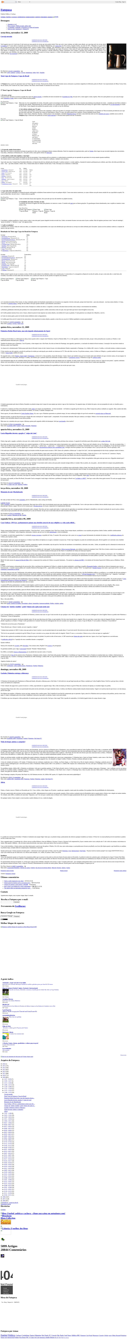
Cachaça (18, 72)
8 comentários (17, 322)
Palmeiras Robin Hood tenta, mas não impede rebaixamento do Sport (25, 331)
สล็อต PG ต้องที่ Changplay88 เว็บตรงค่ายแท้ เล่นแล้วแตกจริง (20, 1011)
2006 (3, 1200)
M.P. (37, 72)
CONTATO (37, 17)
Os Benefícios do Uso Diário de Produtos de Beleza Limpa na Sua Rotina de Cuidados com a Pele (29, 1006)
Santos (68, 867)
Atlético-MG (10, 779)
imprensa (20, 484)
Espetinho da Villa (67, 96)
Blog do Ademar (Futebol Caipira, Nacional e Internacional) (20, 988)
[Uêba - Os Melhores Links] (6, 1224)
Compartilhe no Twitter (39, 39)
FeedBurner (20, 906)
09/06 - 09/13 (7, 1128)
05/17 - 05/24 (7, 1159)
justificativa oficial (7, 639)
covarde (17, 645)
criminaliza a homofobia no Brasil (10, 569)
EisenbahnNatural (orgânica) (7, 183)
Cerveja (23, 72)
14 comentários (17, 424)
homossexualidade (44, 603)
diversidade (25, 603)
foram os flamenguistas (20, 652)
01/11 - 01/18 (7, 1193)
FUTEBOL (3, 17)
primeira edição (12, 303)
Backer (3, 177)
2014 (3, 1067)
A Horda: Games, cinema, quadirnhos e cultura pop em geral (20, 1043)
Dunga (2, 1337)
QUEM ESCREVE (30, 17)
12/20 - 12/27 (7, 1081)
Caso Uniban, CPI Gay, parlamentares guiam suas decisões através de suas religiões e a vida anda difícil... (38, 523)
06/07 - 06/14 (7, 1153)
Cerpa (3, 180)
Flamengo (26, 779)
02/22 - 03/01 (7, 1181)
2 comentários (16, 71)
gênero (30, 603)
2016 (3, 1064)
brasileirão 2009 (11, 425)
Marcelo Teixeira (56, 867)
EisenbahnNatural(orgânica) (8, 239)
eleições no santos (25, 867)
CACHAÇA (14, 17)
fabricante (49, 152)
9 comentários (17, 664)
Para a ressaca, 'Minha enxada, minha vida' (19, 26)
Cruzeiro (101, 1335)
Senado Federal (97, 568)
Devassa (3, 173)
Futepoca (6, 9)
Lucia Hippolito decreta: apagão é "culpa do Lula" (19, 433)
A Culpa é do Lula (12, 484)
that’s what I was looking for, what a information (17, 886)
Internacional (75, 851)
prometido (22, 499)
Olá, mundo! (6, 1050)
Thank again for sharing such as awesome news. (17, 883)
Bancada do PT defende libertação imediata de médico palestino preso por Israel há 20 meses (28, 984)
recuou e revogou (36, 535)
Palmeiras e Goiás (8, 98)
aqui (71, 203)
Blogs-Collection (8, 1218)
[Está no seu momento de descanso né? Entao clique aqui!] (17, 1056)
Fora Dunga (22, 1337)
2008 (3, 1197)
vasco (110, 1335)
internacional (10, 1337)
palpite (43, 779)
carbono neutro (97, 357)
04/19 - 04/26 (7, 1166)
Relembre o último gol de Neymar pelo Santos (15, 1028)
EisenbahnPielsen (5, 169)
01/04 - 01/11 (7, 1195)
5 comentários (16, 602)
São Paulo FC (38, 738)
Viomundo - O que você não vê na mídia (14, 982)
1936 (8, 72)
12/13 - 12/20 (7, 1083)
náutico (64, 867)
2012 (3, 1071)
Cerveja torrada (6, 36)
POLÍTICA (8, 17)
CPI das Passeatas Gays (88, 574)
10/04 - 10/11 (7, 1121)
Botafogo (123, 1335)
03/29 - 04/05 (7, 1172)
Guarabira (7, 504)
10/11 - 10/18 (7, 1119)
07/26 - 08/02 (7, 1140)
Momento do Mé (17, 515)
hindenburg (29, 72)
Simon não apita (78, 636)
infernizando (52, 532)
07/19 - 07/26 (7, 1142)
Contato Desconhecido (9, 1044)
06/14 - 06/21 (7, 1151)
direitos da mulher (16, 603)
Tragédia (42, 72)
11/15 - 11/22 (7, 1090)
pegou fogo (58, 46)
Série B (22, 340)
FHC (27, 1337)
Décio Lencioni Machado (68, 549)
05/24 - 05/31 (7, 1157)
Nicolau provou (38, 506)
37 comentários (16, 483)
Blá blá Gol (6, 1004)
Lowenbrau (4, 46)
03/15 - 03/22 (7, 1176)
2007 (3, 1199)
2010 (3, 1075)
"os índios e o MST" (80, 478)
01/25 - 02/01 (7, 1189)
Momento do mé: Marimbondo (12, 492)
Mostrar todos (123, 1055)
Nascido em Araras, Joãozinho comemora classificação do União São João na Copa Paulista (34, 989)
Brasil (90, 1335)
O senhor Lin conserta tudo (16, 1034)
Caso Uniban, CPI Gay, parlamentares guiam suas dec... (19, 1104)
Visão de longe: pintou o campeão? (13, 742)
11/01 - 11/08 (7, 1113)
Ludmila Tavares (5, 503)
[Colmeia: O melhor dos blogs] (14, 1228)
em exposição (13, 53)
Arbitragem (10, 665)
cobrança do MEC (79, 560)
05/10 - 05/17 (7, 1161)
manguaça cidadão (45, 1337)
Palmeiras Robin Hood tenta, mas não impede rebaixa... (19, 1098)
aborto (8, 603)
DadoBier (3, 182)
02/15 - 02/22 (7, 1183)
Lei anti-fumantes (115, 104)
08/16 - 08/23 (7, 1134)
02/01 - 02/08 (7, 1187)
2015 (3, 1066)
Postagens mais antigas (120, 870)
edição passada (37, 96)
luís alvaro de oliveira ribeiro (43, 867)
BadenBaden (4, 179)
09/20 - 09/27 (7, 1124)
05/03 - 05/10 (7, 1162)
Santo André (9, 353)
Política (25, 484)
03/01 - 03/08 (7, 1180)
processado (23, 649)
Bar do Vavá (58, 1337)
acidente (12, 72)
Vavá (62, 1337)
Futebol (18, 425)
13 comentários (16, 777)
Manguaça (95, 1335)
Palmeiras (33, 425)
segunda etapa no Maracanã (103, 413)
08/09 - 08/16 (7, 1136)
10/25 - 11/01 (7, 1115)
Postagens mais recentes (7, 870)
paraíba (24, 515)
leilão (34, 72)
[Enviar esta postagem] (21, 71)
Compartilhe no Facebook (40, 41)
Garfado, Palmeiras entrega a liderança (15, 673)
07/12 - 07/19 (7, 1143)
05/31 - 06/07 (7, 1155)
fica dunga (66, 1337)
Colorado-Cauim (6, 244)
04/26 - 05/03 (7, 1164)
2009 (3, 1077)
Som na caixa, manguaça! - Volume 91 (18, 29)
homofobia (36, 603)
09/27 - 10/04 (7, 1123)
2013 (3, 1069)
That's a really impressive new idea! (14, 881)
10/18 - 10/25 (7, 1117)
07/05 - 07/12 (7, 1145)
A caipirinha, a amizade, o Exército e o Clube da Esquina (23, 27)
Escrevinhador (7, 1048)
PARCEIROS (44, 17)
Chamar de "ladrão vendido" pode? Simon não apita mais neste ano (25, 607)
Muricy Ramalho (25, 425)
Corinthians (25, 1335)
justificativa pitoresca (116, 535)
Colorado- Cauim (5, 171)
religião (57, 603)
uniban (61, 603)
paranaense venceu (74, 357)
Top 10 (13, 655)
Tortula (91, 151)
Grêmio (106, 1335)
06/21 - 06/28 (7, 1149)
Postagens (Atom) (10, 873)
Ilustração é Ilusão (8, 1032)
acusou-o (50, 645)
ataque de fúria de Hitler (22, 560)
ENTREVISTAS (21, 17)
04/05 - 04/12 (7, 1170)
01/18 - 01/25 (7, 1191)
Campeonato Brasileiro (13, 867)
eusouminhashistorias (9, 1015)
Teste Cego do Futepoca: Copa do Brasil (15, 76)
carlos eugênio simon (19, 665)
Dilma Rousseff (116, 1335)
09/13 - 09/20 (7, 1126)
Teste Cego (20, 323)
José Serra (67, 1335)
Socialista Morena (8, 999)
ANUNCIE (50, 17)
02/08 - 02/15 (7, 1185)
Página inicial (63, 870)
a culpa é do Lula (105, 441)
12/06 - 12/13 (7, 1085)
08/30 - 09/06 (7, 1130)
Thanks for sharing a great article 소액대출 (16, 884)
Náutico (17, 356)
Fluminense (31, 356)
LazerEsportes (7, 1010)
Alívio (3, 782)
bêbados (52, 1337)
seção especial (51, 115)
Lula (87, 1335)
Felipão (17, 1337)
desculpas (25, 645)
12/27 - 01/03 (7, 1079)
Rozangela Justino (92, 566)
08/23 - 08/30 (7, 1132)
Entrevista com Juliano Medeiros (11, 1000)
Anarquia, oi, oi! (12, 24)
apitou (33, 409)
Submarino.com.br (6, 1204)
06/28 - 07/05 (7, 1147)
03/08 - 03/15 (7, 1178)
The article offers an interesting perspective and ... (17, 888)
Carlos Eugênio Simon (27, 413)
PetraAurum (4, 176)
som (6, 1337)
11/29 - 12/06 (7, 1086)
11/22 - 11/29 (7, 1088)
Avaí (69, 851)
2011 (3, 1073)
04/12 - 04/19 (7, 1168)
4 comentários (17, 513)
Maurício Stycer (71, 114)
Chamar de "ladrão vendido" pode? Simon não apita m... (19, 1105)
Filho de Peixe (7, 1026)
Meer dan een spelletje (15, 1017)
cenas (80, 535)
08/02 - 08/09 (7, 1138)
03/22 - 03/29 (7, 1174)
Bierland (3, 174)
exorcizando (62, 421)
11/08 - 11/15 (7, 1092)
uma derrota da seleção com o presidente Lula (51, 447)
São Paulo (83, 851)
